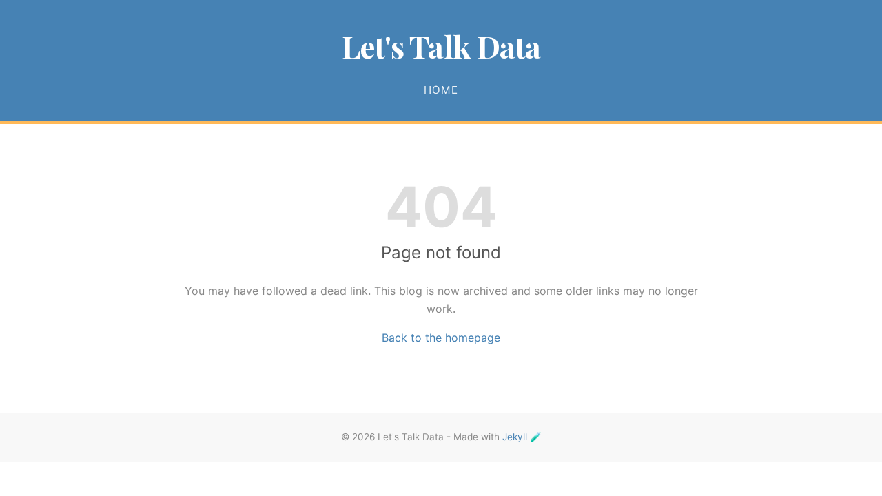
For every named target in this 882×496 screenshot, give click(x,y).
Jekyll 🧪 (522, 436)
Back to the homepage (441, 337)
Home (441, 89)
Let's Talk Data (441, 45)
